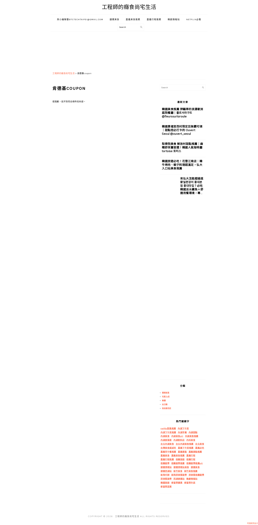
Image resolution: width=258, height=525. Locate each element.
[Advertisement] (129, 50)
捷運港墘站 (166, 467)
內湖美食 (165, 436)
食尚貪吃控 (166, 408)
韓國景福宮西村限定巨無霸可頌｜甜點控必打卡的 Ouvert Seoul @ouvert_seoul (182, 130)
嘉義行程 (190, 455)
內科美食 (190, 440)
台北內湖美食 (167, 444)
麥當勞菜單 (166, 486)
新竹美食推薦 (191, 471)
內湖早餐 (182, 432)
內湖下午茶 (183, 428)
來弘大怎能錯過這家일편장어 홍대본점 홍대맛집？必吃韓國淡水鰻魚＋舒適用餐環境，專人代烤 (191, 187)
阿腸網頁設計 (252, 523)
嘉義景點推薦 (195, 451)
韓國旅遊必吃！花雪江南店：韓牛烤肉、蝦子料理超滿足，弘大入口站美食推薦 (182, 164)
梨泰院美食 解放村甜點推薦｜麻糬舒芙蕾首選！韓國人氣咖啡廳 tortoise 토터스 (182, 147)
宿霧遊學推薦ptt (194, 463)
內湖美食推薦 (191, 436)
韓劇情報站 (192, 478)
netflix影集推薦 (168, 428)
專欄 (164, 400)
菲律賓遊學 (166, 478)
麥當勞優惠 (176, 482)
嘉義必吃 (199, 447)
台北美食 (199, 444)
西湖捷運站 (179, 478)
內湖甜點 (193, 432)
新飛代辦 (165, 475)
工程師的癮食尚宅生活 (129, 7)
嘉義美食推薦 (178, 455)
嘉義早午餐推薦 (168, 451)
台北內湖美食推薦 (185, 444)
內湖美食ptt (177, 436)
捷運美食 (195, 467)
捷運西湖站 (166, 471)
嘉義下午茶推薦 (186, 447)
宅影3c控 (166, 396)
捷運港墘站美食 (181, 467)
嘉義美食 (165, 455)
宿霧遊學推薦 (178, 463)
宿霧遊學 (165, 463)
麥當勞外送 (189, 482)
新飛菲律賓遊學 (179, 475)
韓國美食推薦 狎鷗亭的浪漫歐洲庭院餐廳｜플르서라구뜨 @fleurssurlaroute (182, 112)
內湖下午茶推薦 (168, 432)
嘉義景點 (182, 451)
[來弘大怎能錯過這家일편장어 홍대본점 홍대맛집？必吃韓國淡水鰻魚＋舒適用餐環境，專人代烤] (169, 278)
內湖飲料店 (179, 440)
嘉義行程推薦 (167, 459)
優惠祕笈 (165, 392)
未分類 (165, 404)
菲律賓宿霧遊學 (196, 475)
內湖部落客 (166, 440)
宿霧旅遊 (180, 459)
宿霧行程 (190, 459)
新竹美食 (177, 471)
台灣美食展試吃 (168, 447)
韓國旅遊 (165, 482)
